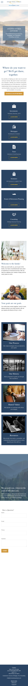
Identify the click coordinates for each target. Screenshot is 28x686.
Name (2, 512)
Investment (14, 684)
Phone (3, 530)
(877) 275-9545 (15, 669)
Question (3, 538)
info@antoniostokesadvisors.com (14, 678)
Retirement (14, 682)
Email (2, 521)
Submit (5, 551)
